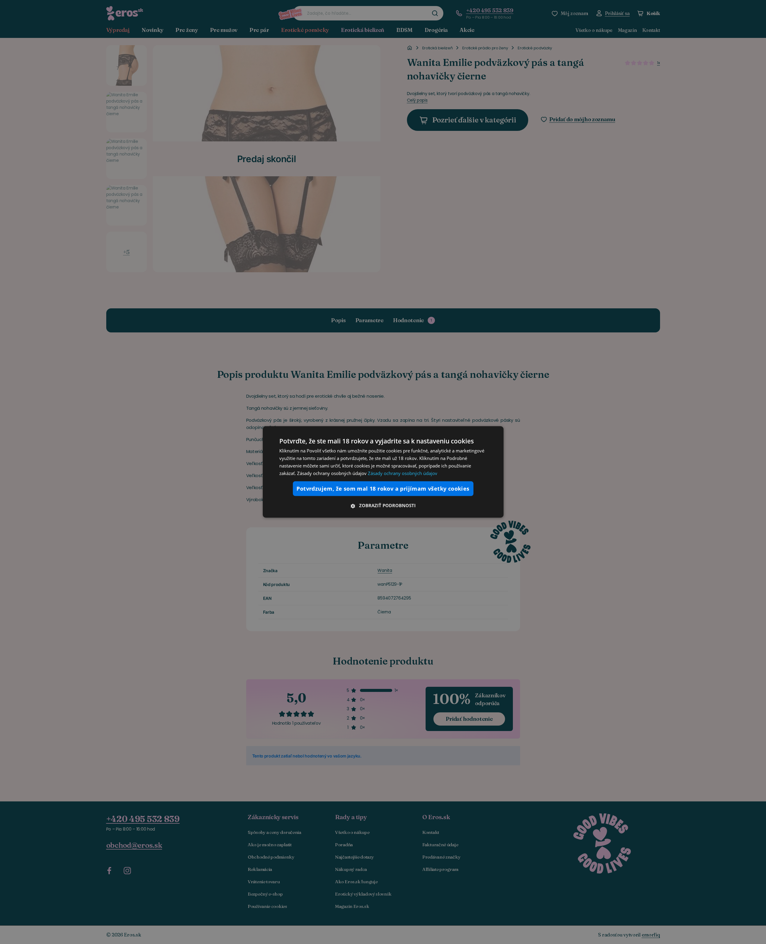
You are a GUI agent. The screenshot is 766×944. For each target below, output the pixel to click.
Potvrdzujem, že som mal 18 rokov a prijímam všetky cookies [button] (382, 488)
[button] (383, 505)
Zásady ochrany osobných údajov (402, 473)
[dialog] (383, 472)
